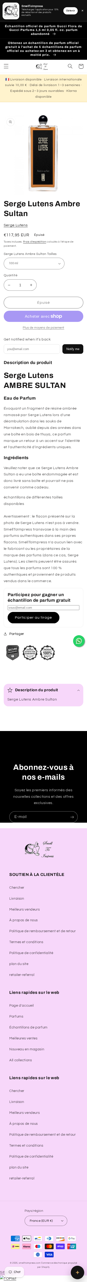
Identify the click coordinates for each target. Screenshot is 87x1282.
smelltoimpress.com (29, 1263)
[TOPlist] (8, 1278)
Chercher (16, 887)
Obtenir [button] (70, 11)
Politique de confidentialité (31, 953)
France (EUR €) (41, 1220)
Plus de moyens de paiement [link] (43, 327)
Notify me (72, 349)
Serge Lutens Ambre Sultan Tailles (30, 254)
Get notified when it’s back (27, 339)
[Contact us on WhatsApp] (79, 641)
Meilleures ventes (23, 1038)
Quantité (10, 275)
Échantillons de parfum (28, 1027)
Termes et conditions (26, 942)
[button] (6, 66)
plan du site (19, 964)
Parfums (16, 1016)
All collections (20, 1060)
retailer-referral (22, 975)
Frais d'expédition (34, 241)
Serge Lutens (16, 225)
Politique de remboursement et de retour (42, 931)
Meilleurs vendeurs (24, 909)
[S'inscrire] (72, 817)
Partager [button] (16, 634)
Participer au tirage (33, 617)
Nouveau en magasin (26, 1049)
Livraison (16, 898)
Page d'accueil (21, 1005)
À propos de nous (23, 920)
